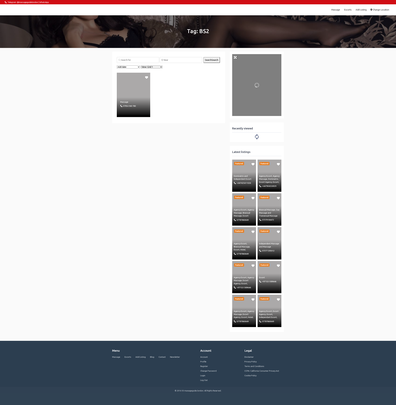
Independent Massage (269, 243)
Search (211, 60)
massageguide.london (18, 9)
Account (204, 357)
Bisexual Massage (267, 210)
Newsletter (175, 357)
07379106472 (268, 220)
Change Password (208, 371)
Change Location (380, 10)
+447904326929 (269, 186)
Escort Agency (265, 182)
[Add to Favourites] (147, 77)
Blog (152, 357)
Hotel (242, 250)
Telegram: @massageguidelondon (23, 2)
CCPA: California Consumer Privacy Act (261, 371)
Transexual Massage (268, 216)
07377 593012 (268, 251)
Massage (335, 10)
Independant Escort (242, 179)
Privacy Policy (250, 361)
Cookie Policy (250, 375)
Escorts (348, 10)
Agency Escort (265, 176)
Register (204, 366)
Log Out (204, 380)
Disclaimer (249, 357)
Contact (162, 357)
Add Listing (361, 10)
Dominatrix (239, 176)
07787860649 (243, 220)
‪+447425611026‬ (244, 183)
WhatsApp (44, 2)
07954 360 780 (129, 106)
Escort (276, 182)
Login (202, 375)
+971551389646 (244, 287)
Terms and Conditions (254, 366)
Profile (203, 361)
